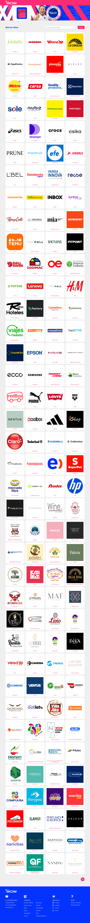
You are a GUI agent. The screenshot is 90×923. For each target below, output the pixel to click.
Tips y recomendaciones (10, 905)
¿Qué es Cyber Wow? (10, 902)
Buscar (81, 27)
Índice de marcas (9, 907)
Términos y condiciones (76, 902)
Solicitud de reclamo (75, 905)
